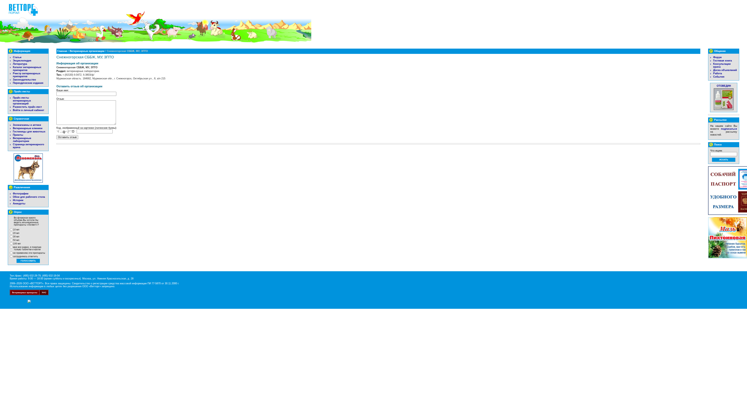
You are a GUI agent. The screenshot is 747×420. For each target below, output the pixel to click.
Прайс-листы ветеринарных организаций (22, 100)
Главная (62, 51)
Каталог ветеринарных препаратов (27, 69)
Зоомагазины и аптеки (27, 124)
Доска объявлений (725, 70)
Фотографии (20, 193)
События (718, 76)
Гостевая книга (722, 60)
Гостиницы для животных (29, 131)
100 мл (17, 243)
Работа (717, 73)
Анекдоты (19, 203)
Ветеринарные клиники (27, 128)
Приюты (18, 134)
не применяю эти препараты (29, 253)
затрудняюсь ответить (25, 256)
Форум (717, 57)
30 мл (16, 236)
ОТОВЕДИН (724, 85)
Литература (20, 63)
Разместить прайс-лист (27, 106)
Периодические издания (28, 82)
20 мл (16, 233)
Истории (18, 200)
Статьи (17, 57)
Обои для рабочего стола (29, 196)
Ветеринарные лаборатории (22, 140)
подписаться (729, 128)
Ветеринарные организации (87, 51)
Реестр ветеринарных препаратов (26, 75)
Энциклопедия (22, 60)
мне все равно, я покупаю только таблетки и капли (27, 248)
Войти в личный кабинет (28, 110)
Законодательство (24, 79)
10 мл (16, 229)
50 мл (16, 240)
